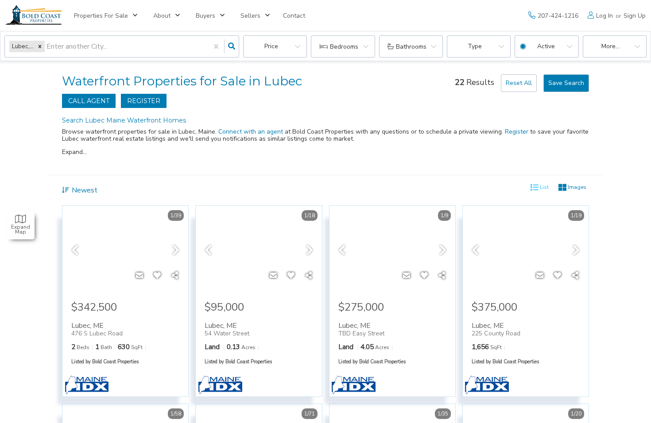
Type (475, 46)
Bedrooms (344, 46)
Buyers (205, 16)
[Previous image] (74, 251)
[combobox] (47, 47)
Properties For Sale (101, 16)
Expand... (74, 152)
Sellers (250, 16)
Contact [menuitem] (294, 16)
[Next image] (175, 251)
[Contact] (139, 276)
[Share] (175, 276)
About (161, 16)
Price (271, 46)
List (544, 187)
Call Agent (88, 101)
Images (576, 187)
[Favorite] (157, 276)
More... (610, 46)
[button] (40, 46)
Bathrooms (411, 46)
